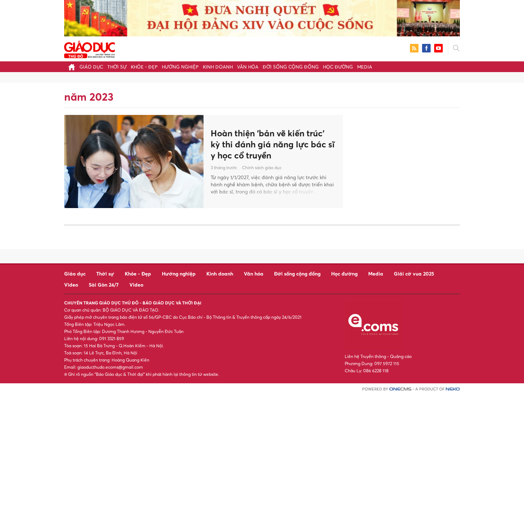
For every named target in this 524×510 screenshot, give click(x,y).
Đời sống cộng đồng (291, 67)
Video (71, 285)
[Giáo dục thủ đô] (89, 48)
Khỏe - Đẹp (144, 67)
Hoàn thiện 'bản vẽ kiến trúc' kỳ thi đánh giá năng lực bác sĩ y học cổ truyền (273, 144)
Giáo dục (91, 67)
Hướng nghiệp (180, 67)
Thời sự (117, 67)
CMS (400, 389)
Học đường (338, 67)
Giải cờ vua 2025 (414, 274)
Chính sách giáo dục (262, 167)
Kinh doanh (218, 67)
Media (364, 67)
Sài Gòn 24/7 (104, 285)
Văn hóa (247, 67)
